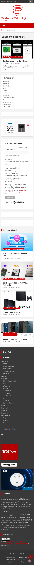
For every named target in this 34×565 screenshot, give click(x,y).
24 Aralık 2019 (7, 63)
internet (17, 509)
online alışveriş (21, 517)
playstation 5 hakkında (17, 522)
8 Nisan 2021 (6, 287)
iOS (11, 56)
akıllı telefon (9, 499)
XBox (5, 423)
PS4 (3, 525)
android (15, 499)
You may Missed (10, 230)
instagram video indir (7, 509)
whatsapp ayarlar (13, 527)
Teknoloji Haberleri (18, 278)
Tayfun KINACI (16, 63)
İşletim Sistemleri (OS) (10, 381)
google (4, 506)
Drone (5, 88)
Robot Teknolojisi (8, 102)
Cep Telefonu (7, 86)
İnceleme (5, 93)
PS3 (26, 522)
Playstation (7, 308)
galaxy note (27, 504)
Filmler (5, 91)
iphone (5, 511)
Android (6, 56)
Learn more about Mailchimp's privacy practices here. (16, 192)
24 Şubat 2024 (7, 258)
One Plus (8, 396)
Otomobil (5, 100)
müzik (17, 515)
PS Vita (14, 525)
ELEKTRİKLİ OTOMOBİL (13, 504)
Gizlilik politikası (10, 559)
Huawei (7, 393)
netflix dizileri (10, 517)
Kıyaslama (6, 95)
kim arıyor (19, 512)
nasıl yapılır (25, 515)
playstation (26, 520)
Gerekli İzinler (9, 159)
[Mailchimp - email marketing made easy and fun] (15, 201)
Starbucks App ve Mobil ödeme (15, 61)
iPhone (20, 56)
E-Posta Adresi (10, 149)
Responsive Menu (31, 1)
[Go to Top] (31, 557)
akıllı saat (3, 499)
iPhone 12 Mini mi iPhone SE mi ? (15, 339)
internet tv (21, 509)
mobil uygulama (10, 515)
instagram (12, 506)
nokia (16, 517)
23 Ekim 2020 (7, 342)
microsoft (26, 512)
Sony (5, 527)
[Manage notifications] (29, 560)
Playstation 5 (5, 522)
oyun (28, 517)
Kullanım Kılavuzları (9, 97)
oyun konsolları (6, 520)
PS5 (7, 525)
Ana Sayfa (4, 361)
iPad (15, 56)
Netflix (3, 517)
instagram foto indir (24, 507)
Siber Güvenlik (7, 104)
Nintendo (6, 420)
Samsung (8, 391)
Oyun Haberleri (5, 415)
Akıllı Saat (6, 81)
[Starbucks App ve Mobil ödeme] (17, 49)
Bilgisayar (6, 84)
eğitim (22, 504)
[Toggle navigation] (3, 25)
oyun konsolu (16, 520)
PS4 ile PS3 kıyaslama (11, 312)
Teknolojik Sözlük (8, 107)
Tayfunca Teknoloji (13, 18)
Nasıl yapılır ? (5, 408)
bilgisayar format (11, 502)
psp (11, 525)
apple (22, 498)
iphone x (12, 512)
